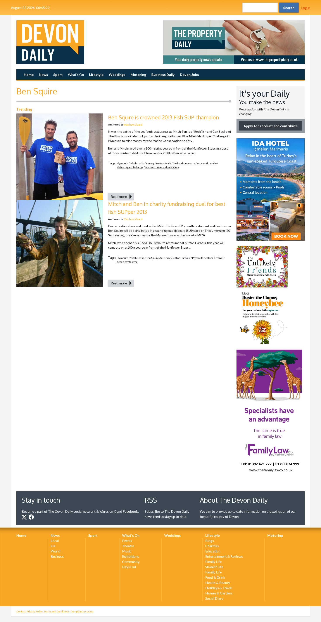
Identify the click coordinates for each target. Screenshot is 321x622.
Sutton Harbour (181, 258)
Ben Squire (152, 163)
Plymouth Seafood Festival (207, 258)
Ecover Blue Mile (207, 163)
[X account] (24, 517)
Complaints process (82, 611)
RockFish (165, 163)
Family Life (213, 561)
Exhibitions (130, 556)
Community (131, 561)
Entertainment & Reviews (224, 556)
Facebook (130, 511)
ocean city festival (127, 261)
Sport (58, 74)
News (43, 74)
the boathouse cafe (184, 163)
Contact (21, 611)
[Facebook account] (31, 517)
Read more (119, 196)
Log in (305, 7)
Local (55, 540)
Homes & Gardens (219, 593)
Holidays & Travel (218, 588)
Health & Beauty (217, 582)
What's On (76, 74)
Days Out (129, 567)
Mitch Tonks (137, 163)
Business (57, 556)
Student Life (214, 567)
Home (29, 74)
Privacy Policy (35, 611)
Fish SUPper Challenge (130, 167)
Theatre (128, 546)
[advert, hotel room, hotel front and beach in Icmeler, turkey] (270, 189)
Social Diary (214, 598)
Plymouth (122, 163)
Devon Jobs (189, 74)
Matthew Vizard (133, 124)
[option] (234, 42)
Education (212, 551)
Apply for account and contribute (270, 126)
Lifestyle (96, 74)
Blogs (209, 540)
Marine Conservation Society (162, 167)
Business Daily (163, 74)
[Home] (87, 42)
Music (126, 551)
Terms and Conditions (56, 611)
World (55, 551)
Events (127, 540)
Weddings (117, 74)
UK (53, 546)
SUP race (165, 258)
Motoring (138, 74)
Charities (212, 546)
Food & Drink (215, 577)
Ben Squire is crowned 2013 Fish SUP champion (163, 117)
